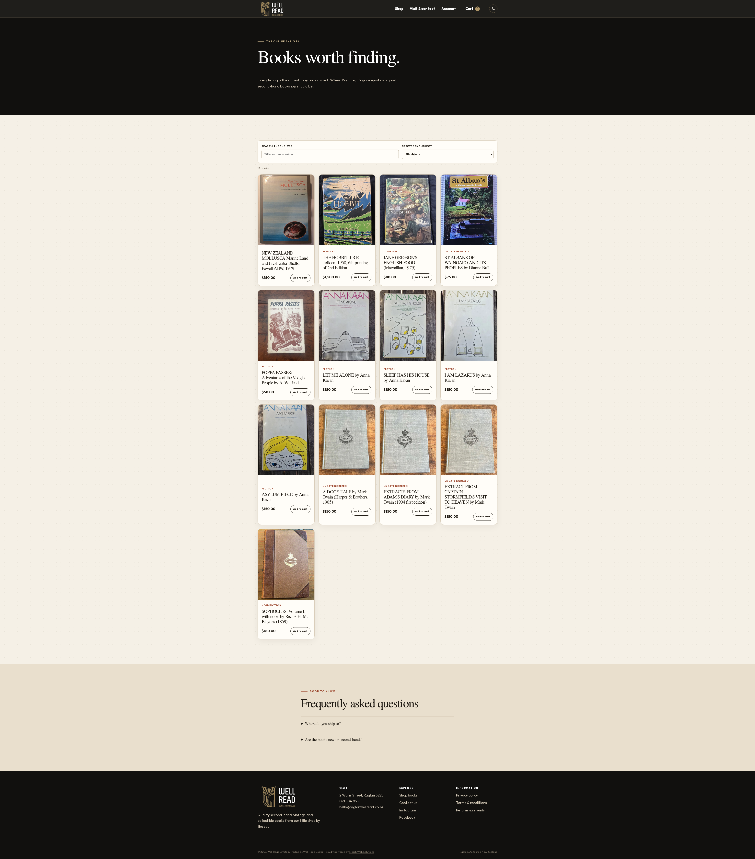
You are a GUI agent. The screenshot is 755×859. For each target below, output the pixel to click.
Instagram (407, 810)
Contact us (408, 803)
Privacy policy (467, 795)
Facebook (407, 817)
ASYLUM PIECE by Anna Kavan (285, 496)
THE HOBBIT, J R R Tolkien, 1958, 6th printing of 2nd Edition (345, 262)
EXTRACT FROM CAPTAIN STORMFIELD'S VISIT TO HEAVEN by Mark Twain (466, 497)
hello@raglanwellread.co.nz (361, 807)
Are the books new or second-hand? (333, 739)
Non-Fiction (271, 605)
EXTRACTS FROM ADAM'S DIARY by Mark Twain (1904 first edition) (407, 497)
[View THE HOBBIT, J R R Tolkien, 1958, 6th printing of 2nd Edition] (347, 210)
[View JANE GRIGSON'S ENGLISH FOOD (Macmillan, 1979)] (408, 210)
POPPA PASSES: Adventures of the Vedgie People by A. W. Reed (283, 377)
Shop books (408, 795)
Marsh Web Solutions (361, 852)
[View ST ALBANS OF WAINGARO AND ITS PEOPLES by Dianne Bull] (469, 210)
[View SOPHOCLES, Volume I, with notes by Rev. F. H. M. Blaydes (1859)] (286, 564)
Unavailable (482, 389)
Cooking (390, 251)
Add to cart (300, 278)
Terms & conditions (471, 803)
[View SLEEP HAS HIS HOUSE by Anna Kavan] (408, 325)
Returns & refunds (470, 810)
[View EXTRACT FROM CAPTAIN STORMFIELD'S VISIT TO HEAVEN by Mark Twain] (469, 440)
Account (448, 9)
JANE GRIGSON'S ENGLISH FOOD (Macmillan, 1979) (400, 262)
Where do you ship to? (323, 723)
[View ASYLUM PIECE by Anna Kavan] (286, 440)
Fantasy (329, 251)
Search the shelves (276, 146)
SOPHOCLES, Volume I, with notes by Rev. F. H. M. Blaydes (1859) (285, 616)
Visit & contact (422, 9)
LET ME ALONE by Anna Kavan (346, 377)
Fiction (268, 366)
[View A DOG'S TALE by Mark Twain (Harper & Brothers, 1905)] (347, 440)
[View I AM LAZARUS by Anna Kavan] (469, 325)
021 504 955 (348, 801)
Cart (471, 9)
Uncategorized (457, 251)
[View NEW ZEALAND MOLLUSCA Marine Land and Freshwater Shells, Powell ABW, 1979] (286, 210)
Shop (399, 9)
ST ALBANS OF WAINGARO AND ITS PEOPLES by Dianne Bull (467, 262)
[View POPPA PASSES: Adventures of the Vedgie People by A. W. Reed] (286, 325)
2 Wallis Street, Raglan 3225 (361, 795)
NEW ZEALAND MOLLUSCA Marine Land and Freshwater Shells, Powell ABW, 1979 (285, 260)
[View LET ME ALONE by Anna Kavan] (347, 325)
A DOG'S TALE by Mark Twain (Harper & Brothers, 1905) (345, 497)
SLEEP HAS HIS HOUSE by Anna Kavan (407, 377)
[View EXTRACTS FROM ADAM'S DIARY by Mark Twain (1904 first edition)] (408, 440)
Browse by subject (417, 146)
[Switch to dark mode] (493, 9)
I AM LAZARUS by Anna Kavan (468, 377)
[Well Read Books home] (273, 8)
